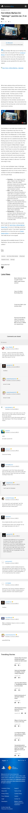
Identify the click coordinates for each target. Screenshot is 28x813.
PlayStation (9, 6)
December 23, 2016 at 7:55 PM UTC (12, 619)
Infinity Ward (22, 256)
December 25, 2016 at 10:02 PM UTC (13, 380)
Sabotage (12, 259)
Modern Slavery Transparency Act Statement (19, 803)
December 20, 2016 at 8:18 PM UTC (12, 409)
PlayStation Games (5, 259)
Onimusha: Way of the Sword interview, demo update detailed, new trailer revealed (21, 659)
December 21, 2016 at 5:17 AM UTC (12, 518)
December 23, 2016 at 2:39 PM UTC (13, 535)
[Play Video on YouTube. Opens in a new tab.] (24, 38)
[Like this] (18, 665)
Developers (4, 801)
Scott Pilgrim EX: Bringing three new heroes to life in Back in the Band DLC (20, 734)
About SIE (4, 791)
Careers (16, 796)
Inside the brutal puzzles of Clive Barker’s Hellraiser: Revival (20, 697)
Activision (3, 256)
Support (16, 788)
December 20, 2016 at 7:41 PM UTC (12, 348)
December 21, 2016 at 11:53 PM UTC (13, 484)
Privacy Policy (5, 793)
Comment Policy (5, 788)
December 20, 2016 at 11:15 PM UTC (12, 499)
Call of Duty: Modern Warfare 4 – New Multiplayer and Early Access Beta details (21, 684)
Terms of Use (17, 791)
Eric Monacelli (9, 42)
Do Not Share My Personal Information (7, 807)
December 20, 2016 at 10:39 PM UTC (12, 466)
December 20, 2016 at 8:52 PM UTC (12, 450)
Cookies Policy (18, 793)
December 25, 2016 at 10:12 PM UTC (12, 636)
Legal (2, 799)
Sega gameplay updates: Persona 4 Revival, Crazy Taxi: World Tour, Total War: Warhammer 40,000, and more (20, 748)
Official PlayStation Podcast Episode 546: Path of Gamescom (20, 709)
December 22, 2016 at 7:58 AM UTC (12, 584)
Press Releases (5, 796)
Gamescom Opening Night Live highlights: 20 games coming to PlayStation (20, 672)
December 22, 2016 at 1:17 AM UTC (12, 563)
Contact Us (17, 799)
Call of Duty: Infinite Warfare (12, 256)
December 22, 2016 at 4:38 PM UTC (13, 366)
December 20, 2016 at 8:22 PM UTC (12, 432)
